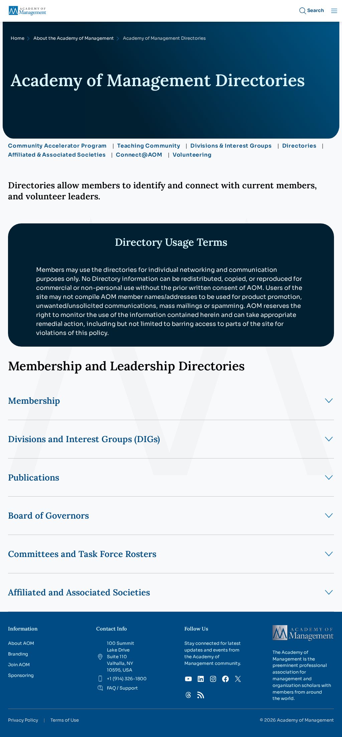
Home (17, 38)
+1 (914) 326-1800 (127, 679)
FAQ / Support (122, 688)
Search (315, 10)
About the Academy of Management (73, 38)
